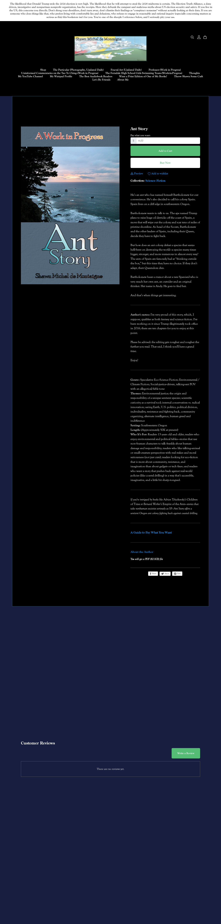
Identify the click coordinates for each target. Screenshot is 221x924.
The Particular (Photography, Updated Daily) (78, 69)
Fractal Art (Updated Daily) (126, 69)
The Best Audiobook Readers (95, 76)
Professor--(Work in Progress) (165, 69)
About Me (123, 79)
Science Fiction (155, 180)
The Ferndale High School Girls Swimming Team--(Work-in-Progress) (143, 73)
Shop (43, 69)
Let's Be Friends (101, 79)
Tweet (166, 574)
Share (153, 573)
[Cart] (206, 37)
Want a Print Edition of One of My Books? (143, 76)
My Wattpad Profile (61, 76)
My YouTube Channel (30, 76)
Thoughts (194, 73)
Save (179, 573)
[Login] (199, 36)
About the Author (142, 552)
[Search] (192, 37)
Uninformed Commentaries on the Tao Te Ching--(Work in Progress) (59, 73)
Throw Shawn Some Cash (188, 76)
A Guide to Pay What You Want (151, 532)
